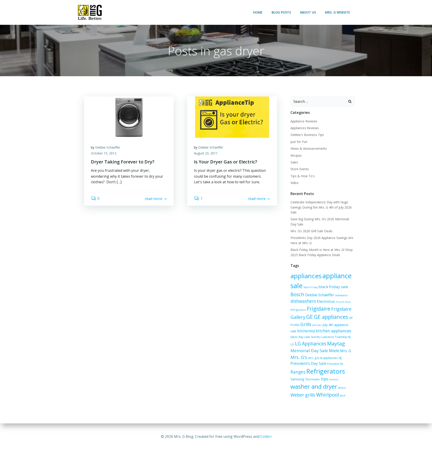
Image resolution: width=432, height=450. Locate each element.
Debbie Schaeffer (107, 147)
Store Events (299, 169)
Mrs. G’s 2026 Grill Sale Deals (311, 231)
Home (258, 12)
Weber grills (302, 395)
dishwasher (341, 295)
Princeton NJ (335, 364)
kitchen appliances (333, 330)
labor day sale (300, 337)
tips (324, 378)
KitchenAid (306, 331)
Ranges (297, 372)
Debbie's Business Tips (307, 135)
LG (292, 344)
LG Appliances (310, 343)
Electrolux (326, 301)
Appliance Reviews (303, 121)
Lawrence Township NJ (336, 337)
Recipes (296, 155)
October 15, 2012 (103, 153)
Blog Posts (281, 12)
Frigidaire (318, 308)
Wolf (342, 395)
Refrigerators (325, 371)
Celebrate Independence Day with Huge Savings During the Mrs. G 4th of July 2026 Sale (321, 207)
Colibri (265, 436)
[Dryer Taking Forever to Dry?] (129, 116)
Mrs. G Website (337, 12)
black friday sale (333, 286)
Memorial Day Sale (309, 350)
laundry (316, 337)
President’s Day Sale (308, 363)
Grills (305, 324)
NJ (340, 358)
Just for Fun (298, 142)
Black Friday (311, 287)
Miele (334, 350)
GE (309, 316)
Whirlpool (327, 394)
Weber (342, 387)
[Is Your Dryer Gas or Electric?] (232, 116)
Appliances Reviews (304, 128)
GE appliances (331, 316)
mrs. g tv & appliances (323, 358)
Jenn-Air (317, 325)
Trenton (333, 379)
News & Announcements (308, 148)
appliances (306, 275)
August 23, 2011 (206, 153)
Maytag (336, 343)
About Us (308, 12)
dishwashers (303, 301)
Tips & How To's (302, 176)
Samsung (297, 379)
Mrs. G (345, 350)
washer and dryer (313, 386)
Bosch (297, 294)
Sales (294, 162)
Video (294, 183)
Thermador (312, 379)
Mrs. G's (298, 357)
